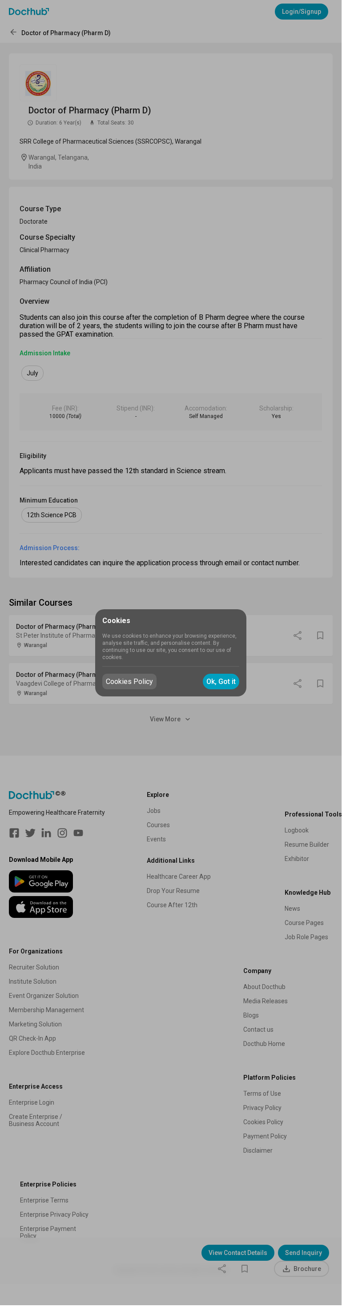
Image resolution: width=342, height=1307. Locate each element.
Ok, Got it (221, 681)
